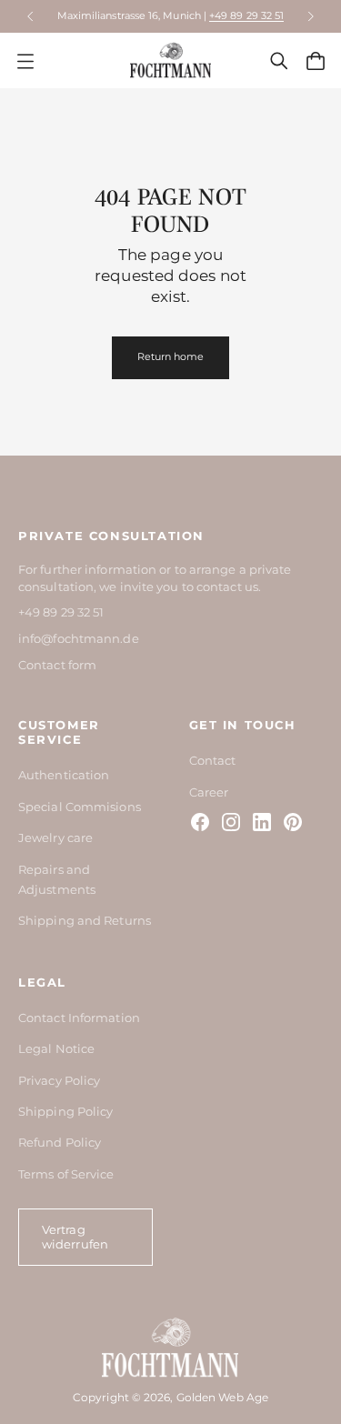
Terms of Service (66, 1174)
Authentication (63, 774)
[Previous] (30, 16)
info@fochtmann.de (78, 638)
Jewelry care (55, 837)
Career (209, 792)
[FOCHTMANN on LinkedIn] (262, 822)
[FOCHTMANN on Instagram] (231, 822)
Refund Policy (59, 1142)
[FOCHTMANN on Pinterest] (293, 822)
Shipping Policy (65, 1111)
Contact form (57, 664)
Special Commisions (79, 806)
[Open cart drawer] (315, 61)
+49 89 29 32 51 (246, 15)
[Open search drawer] (279, 61)
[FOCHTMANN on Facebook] (200, 822)
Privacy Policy (59, 1080)
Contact (212, 760)
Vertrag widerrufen (75, 1236)
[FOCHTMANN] (171, 60)
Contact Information (79, 1017)
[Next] (311, 16)
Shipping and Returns (84, 920)
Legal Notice (56, 1048)
